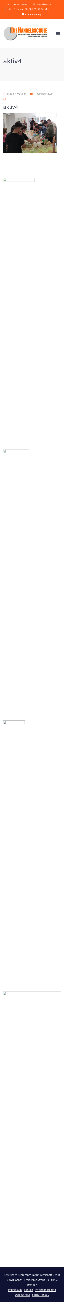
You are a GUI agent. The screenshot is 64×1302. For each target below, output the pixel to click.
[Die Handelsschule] (25, 33)
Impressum (15, 1289)
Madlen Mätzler (16, 93)
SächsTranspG (40, 1294)
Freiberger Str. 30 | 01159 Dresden (31, 9)
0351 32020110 (18, 4)
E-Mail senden (44, 4)
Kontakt (28, 1289)
